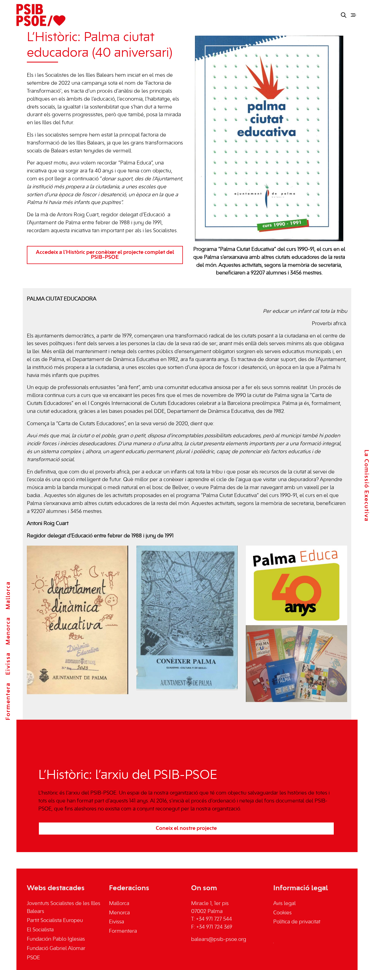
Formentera (8, 701)
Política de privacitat (296, 922)
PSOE (33, 957)
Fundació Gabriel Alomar (56, 948)
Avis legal (284, 903)
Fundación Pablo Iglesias (56, 939)
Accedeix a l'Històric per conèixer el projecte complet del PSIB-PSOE (105, 255)
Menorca (8, 631)
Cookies (282, 913)
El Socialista (40, 930)
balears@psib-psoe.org (218, 939)
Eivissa (8, 663)
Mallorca (8, 595)
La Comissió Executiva (366, 486)
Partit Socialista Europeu (55, 920)
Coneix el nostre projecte (186, 828)
